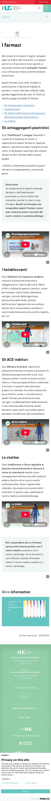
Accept (25, 791)
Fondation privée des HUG (25, 736)
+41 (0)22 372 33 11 (25, 688)
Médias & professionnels (24, 708)
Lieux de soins (24, 717)
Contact (24, 696)
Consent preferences (9, 783)
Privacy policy (31, 783)
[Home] (12, 8)
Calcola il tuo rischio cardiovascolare (15, 606)
